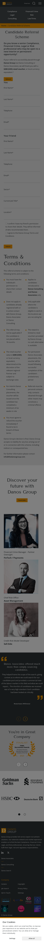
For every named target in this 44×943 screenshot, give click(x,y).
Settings (12, 938)
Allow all (32, 938)
